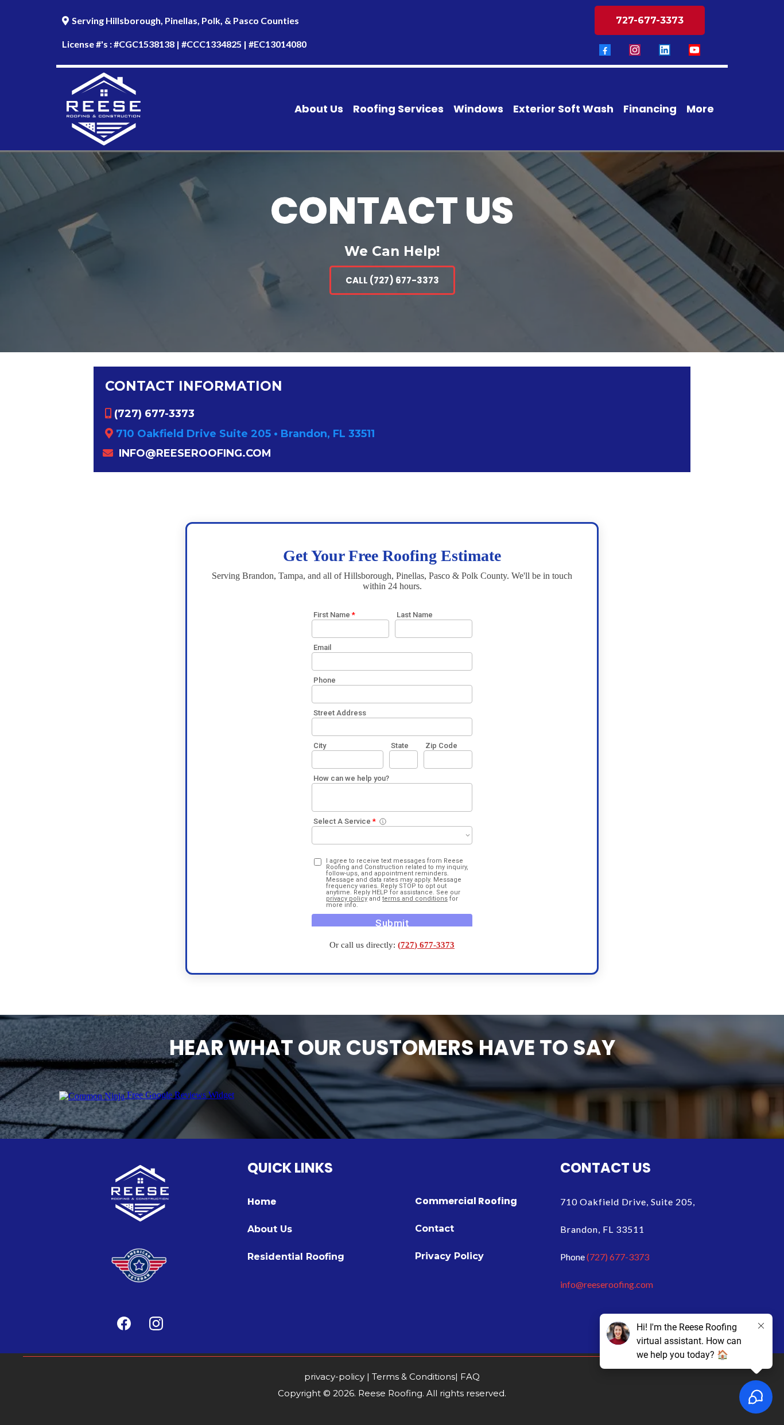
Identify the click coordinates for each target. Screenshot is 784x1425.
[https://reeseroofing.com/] (104, 109)
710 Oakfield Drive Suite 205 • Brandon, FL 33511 (245, 433)
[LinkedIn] (665, 50)
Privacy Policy (449, 1256)
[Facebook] (605, 50)
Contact (434, 1228)
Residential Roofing (295, 1256)
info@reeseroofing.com (606, 1284)
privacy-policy (334, 1376)
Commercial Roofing (466, 1201)
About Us (269, 1229)
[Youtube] (694, 50)
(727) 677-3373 (154, 413)
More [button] (700, 109)
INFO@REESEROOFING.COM (195, 453)
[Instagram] (635, 50)
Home (261, 1201)
